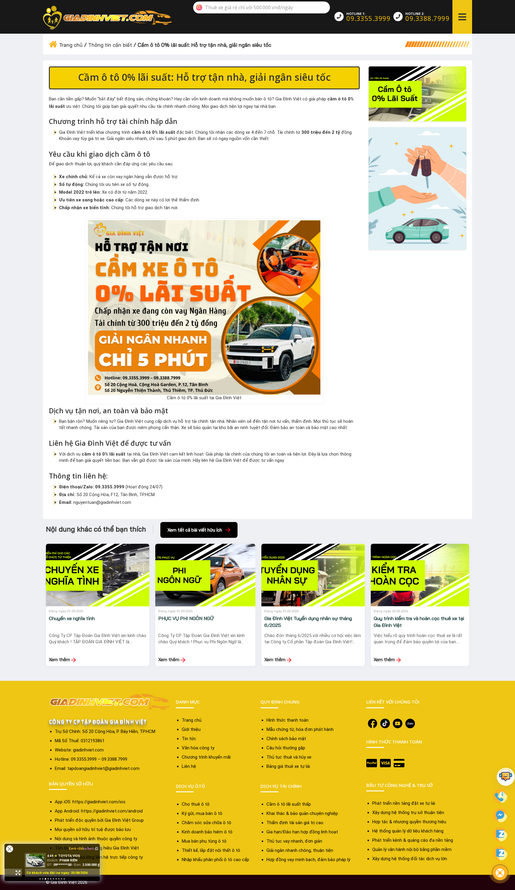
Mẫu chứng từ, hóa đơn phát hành (299, 729)
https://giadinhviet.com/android (112, 811)
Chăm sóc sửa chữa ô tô (206, 822)
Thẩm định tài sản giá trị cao (294, 822)
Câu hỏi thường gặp (285, 748)
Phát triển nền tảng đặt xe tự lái (403, 803)
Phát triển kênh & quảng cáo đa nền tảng (412, 840)
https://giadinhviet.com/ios (98, 801)
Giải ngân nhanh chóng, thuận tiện (299, 850)
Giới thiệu (191, 729)
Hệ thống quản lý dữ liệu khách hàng (407, 831)
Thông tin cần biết (110, 45)
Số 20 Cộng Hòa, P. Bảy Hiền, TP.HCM (118, 731)
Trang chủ (71, 45)
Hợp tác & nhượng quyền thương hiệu (409, 821)
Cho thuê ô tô (196, 804)
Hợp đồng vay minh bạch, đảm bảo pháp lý (308, 859)
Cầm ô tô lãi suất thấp (288, 804)
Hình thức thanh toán (287, 720)
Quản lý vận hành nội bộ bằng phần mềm (412, 849)
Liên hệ (189, 766)
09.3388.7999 (427, 18)
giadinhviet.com (88, 750)
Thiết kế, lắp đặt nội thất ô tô (211, 850)
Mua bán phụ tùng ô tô (204, 841)
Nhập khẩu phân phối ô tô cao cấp (215, 859)
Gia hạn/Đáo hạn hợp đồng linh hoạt (302, 832)
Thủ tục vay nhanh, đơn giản (294, 841)
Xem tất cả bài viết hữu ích (194, 530)
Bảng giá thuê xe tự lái (288, 766)
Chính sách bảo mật (286, 738)
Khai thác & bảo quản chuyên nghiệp (302, 813)
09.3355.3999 (368, 18)
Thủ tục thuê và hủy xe (288, 757)
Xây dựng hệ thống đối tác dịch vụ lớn (409, 858)
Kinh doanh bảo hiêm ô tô (207, 832)
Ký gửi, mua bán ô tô (202, 813)
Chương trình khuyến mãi (206, 757)
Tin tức (189, 738)
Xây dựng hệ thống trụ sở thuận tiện (408, 812)
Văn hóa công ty (198, 748)
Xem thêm (60, 659)
